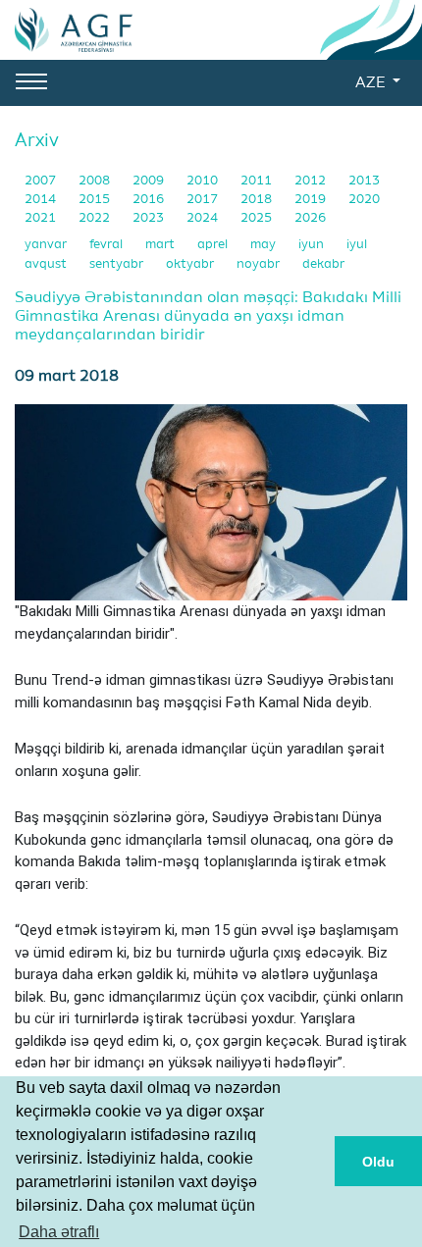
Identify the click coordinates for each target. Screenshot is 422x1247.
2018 (257, 199)
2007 (42, 181)
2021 (42, 218)
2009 (149, 181)
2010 (203, 181)
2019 (311, 199)
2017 (203, 199)
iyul (356, 244)
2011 (257, 181)
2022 (96, 218)
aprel (214, 244)
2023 (149, 218)
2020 (364, 199)
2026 (310, 218)
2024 (203, 218)
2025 (257, 218)
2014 (42, 199)
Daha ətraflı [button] (59, 1231)
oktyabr (191, 264)
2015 (96, 199)
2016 (149, 199)
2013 (364, 181)
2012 (311, 181)
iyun (312, 244)
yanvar (47, 244)
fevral (107, 244)
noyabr (260, 264)
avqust (47, 264)
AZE (372, 83)
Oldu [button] (378, 1161)
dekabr (323, 264)
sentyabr (117, 264)
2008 (96, 181)
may (264, 244)
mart (161, 244)
